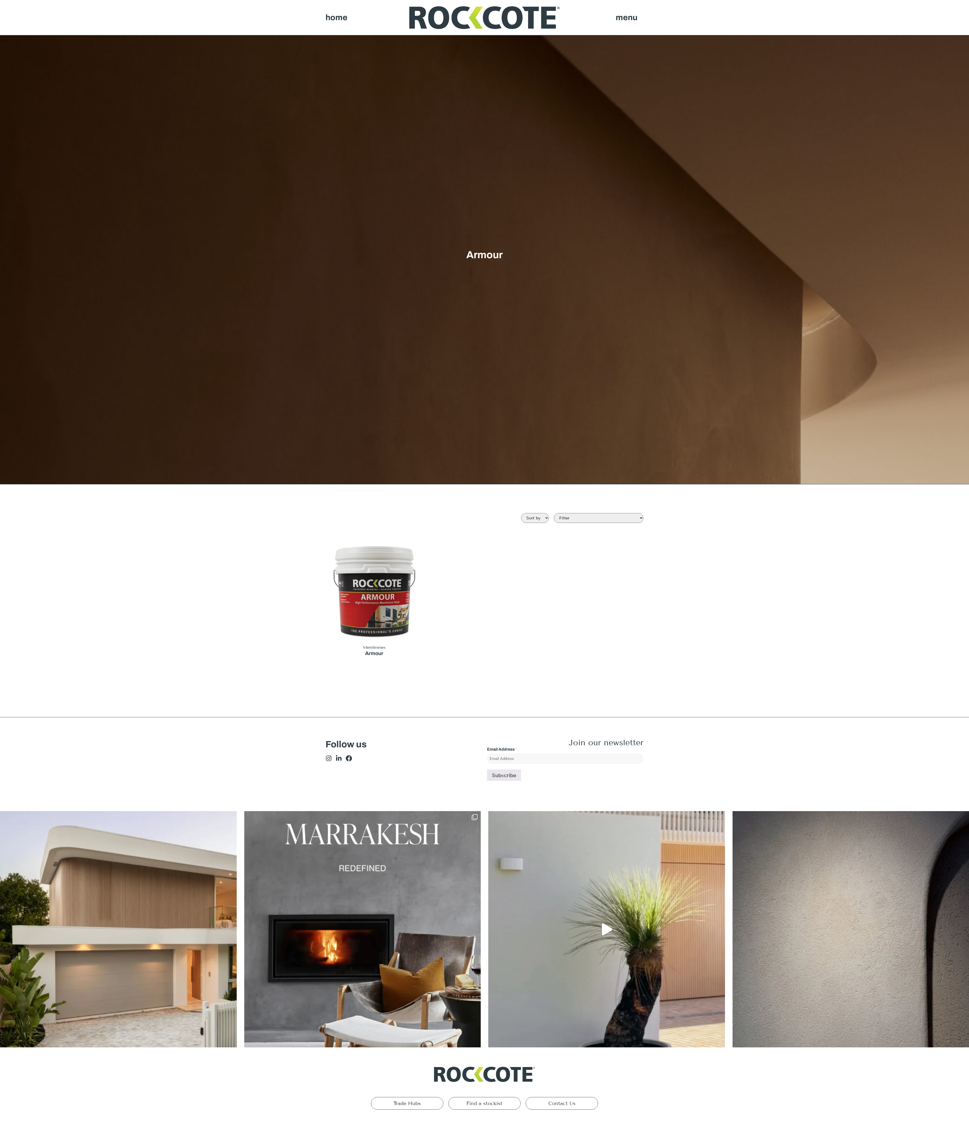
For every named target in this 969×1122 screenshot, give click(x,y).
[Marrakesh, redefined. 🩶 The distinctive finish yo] (362, 929)
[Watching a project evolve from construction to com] (606, 929)
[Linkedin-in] (339, 758)
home (336, 17)
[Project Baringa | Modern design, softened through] (118, 929)
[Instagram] (329, 758)
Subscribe (504, 775)
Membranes (374, 647)
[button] (626, 18)
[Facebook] (349, 758)
